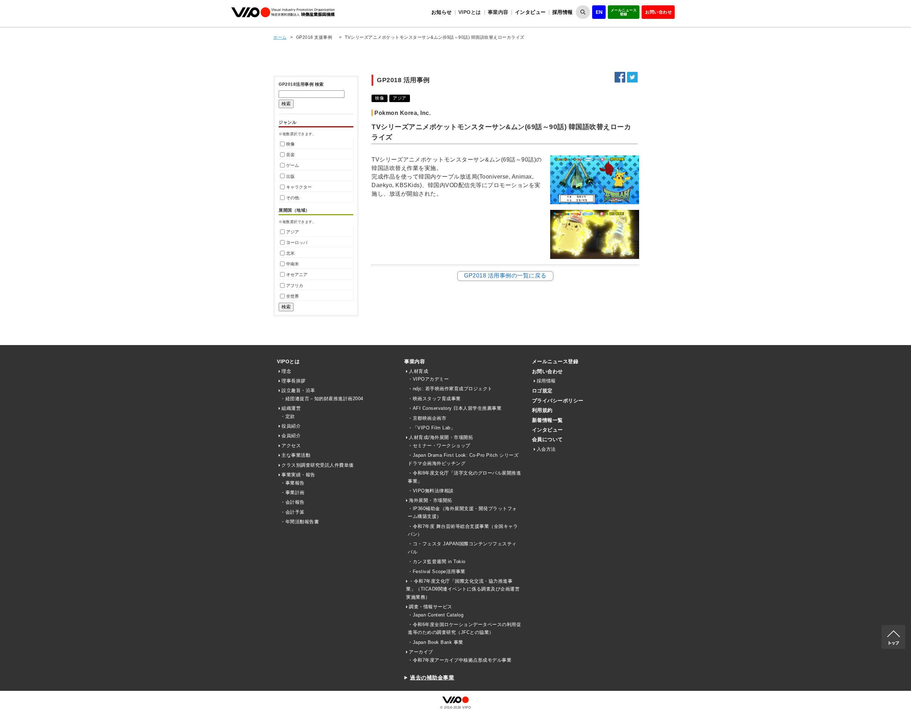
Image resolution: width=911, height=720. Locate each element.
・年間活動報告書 (299, 521)
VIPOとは (288, 361)
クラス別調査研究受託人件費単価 (317, 465)
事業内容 (414, 361)
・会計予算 (292, 512)
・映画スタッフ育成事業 (434, 398)
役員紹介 (291, 426)
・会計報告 (292, 502)
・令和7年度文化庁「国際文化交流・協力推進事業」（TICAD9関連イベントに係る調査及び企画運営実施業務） (463, 589)
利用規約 (542, 410)
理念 (286, 371)
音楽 (290, 154)
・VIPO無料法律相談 (431, 490)
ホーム (280, 37)
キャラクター (299, 187)
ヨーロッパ (296, 242)
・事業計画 (292, 492)
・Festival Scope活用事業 (436, 571)
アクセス (291, 445)
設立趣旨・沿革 (298, 390)
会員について (547, 439)
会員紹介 (291, 435)
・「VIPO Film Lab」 (431, 427)
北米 (290, 253)
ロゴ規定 (542, 390)
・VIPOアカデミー (428, 379)
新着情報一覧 (547, 420)
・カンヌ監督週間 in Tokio (436, 561)
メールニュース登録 (624, 12)
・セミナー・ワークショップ (439, 445)
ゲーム (292, 165)
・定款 (287, 416)
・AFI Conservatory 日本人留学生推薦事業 (454, 408)
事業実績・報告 (298, 474)
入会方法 (546, 449)
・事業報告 (292, 483)
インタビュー (530, 12)
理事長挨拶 (293, 380)
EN (599, 12)
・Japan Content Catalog (435, 615)
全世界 (292, 296)
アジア (292, 231)
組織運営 (291, 408)
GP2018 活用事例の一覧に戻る (505, 275)
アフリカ (294, 285)
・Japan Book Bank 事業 (435, 642)
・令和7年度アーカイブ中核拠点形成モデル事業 (459, 660)
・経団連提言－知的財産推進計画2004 (321, 398)
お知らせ (441, 12)
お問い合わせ (658, 12)
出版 (290, 176)
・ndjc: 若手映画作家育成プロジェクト (450, 388)
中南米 (292, 263)
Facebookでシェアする (620, 77)
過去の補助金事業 (432, 677)
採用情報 (562, 12)
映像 (290, 144)
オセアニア (296, 274)
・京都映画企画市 (427, 418)
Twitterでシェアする (632, 77)
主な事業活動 (295, 455)
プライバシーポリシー (558, 400)
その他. (293, 197)
